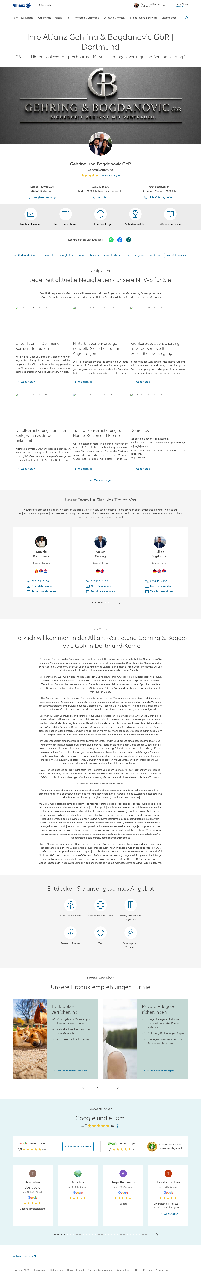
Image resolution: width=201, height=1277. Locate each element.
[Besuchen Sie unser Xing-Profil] (128, 239)
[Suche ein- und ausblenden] (186, 18)
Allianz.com (162, 1270)
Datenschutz (56, 1270)
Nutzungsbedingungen (100, 1270)
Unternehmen (123, 1270)
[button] (100, 144)
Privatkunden (45, 5)
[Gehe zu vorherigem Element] (83, 602)
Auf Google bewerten (78, 1146)
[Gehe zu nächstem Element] (117, 602)
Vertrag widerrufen (23, 1256)
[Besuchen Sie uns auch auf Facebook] (119, 239)
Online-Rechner (143, 1270)
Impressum (40, 1270)
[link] (100, 217)
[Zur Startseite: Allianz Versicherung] (22, 5)
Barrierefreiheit (75, 1270)
